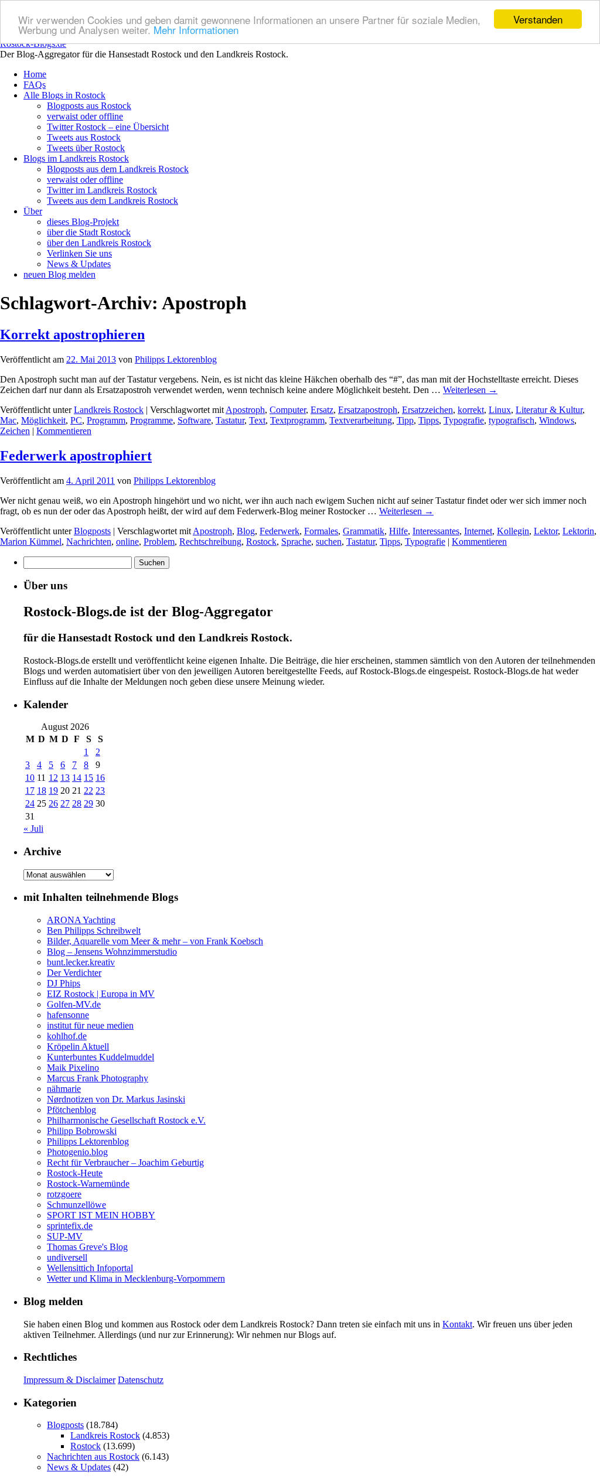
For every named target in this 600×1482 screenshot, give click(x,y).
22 (88, 790)
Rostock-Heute (75, 1173)
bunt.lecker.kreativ (81, 962)
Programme (151, 420)
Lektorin (578, 531)
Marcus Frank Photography (97, 1078)
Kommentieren (63, 431)
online (127, 542)
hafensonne (68, 1015)
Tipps (428, 420)
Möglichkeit (43, 420)
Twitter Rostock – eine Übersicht (108, 127)
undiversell (67, 1257)
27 (65, 803)
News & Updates (79, 264)
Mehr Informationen (196, 29)
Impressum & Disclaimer (69, 1380)
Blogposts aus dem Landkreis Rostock (118, 169)
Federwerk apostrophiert (76, 455)
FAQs (34, 85)
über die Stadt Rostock (89, 232)
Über (32, 211)
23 (100, 790)
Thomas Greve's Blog (87, 1247)
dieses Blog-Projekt (83, 222)
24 (30, 803)
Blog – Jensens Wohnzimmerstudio (112, 952)
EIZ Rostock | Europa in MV (101, 994)
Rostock (261, 542)
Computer (288, 410)
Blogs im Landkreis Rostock (76, 158)
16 (100, 778)
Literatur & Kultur (549, 410)
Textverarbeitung (360, 420)
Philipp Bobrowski (82, 1131)
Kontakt (457, 1324)
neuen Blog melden (59, 274)
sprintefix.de (70, 1226)
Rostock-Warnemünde (88, 1184)
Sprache (296, 542)
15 (88, 778)
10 (30, 778)
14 (76, 778)
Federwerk (279, 531)
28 (76, 803)
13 (65, 778)
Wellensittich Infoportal (90, 1268)
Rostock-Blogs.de (33, 44)
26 (53, 803)
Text (257, 420)
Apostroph (245, 410)
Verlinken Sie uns (79, 253)
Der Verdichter (74, 973)
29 (88, 803)
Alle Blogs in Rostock (64, 95)
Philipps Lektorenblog (176, 359)
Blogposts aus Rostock (89, 106)
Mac (8, 420)
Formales (321, 531)
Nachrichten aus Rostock (93, 1456)
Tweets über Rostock (86, 148)
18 (41, 790)
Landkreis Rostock (109, 410)
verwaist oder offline (85, 116)
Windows (556, 420)
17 (30, 790)
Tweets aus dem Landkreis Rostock (112, 201)
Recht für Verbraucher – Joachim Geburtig (125, 1162)
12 (53, 778)
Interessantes (435, 531)
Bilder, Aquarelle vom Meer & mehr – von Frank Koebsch (155, 941)
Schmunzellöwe (76, 1205)
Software (194, 420)
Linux (500, 410)
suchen (329, 542)
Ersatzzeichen (427, 410)
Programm (106, 420)
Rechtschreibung (210, 542)
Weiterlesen (470, 390)
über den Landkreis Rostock (99, 243)
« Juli (33, 829)
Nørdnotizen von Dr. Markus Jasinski (116, 1099)
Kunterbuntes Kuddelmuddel (100, 1057)
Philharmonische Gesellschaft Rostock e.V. (126, 1120)
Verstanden (537, 19)
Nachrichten (88, 542)
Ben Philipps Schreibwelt (94, 930)
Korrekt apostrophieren (72, 334)
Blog (246, 531)
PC (76, 420)
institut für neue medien (90, 1025)
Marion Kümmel (31, 542)
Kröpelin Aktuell (78, 1046)
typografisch (511, 420)
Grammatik (363, 531)
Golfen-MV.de (74, 1004)
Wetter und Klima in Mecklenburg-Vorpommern (136, 1278)
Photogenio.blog (77, 1152)
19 (53, 790)
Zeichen (15, 431)
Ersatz (322, 410)
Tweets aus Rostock (84, 137)
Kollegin (513, 531)
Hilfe (398, 531)
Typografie (464, 420)
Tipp (405, 420)
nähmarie (64, 1089)
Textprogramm (297, 420)
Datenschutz (140, 1380)
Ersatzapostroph (367, 410)
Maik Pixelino (73, 1068)
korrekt (471, 410)
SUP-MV (65, 1236)
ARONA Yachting (81, 920)
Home (34, 74)
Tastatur (230, 420)
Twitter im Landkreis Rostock (102, 190)
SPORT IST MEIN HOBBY (101, 1215)
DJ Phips (63, 983)
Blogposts (92, 531)
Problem (159, 542)
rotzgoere (64, 1194)
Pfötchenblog (71, 1110)
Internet (478, 531)
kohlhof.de (67, 1036)
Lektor (546, 531)
